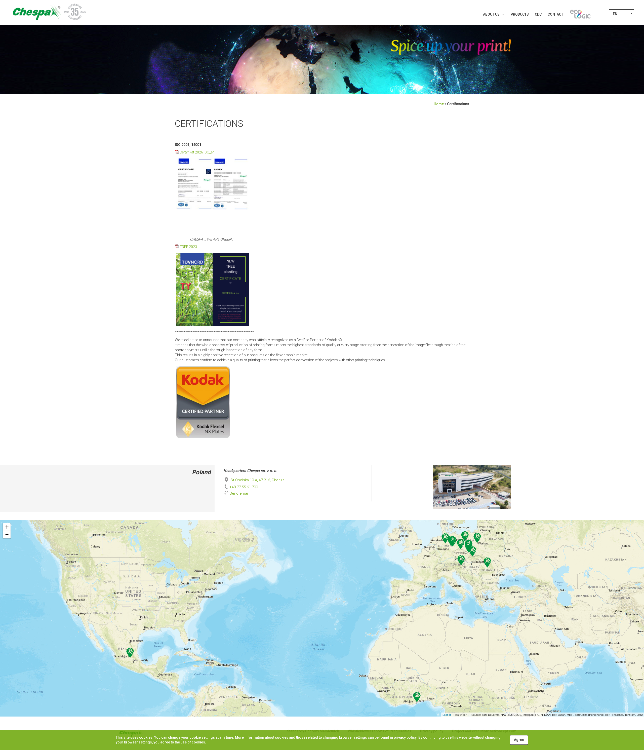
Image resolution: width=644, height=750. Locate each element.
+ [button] (7, 527)
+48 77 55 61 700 (243, 487)
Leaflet (446, 715)
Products (520, 14)
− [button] (7, 534)
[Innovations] (580, 14)
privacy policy (405, 737)
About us (491, 14)
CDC (538, 14)
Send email (239, 493)
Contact (555, 14)
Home (439, 104)
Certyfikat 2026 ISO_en (197, 152)
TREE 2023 (188, 247)
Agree (519, 740)
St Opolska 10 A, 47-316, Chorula (257, 480)
